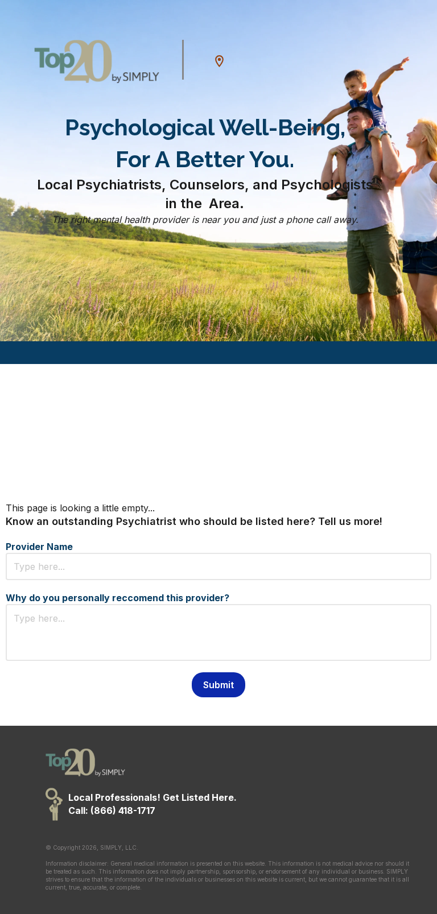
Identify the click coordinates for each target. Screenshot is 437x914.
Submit (218, 684)
